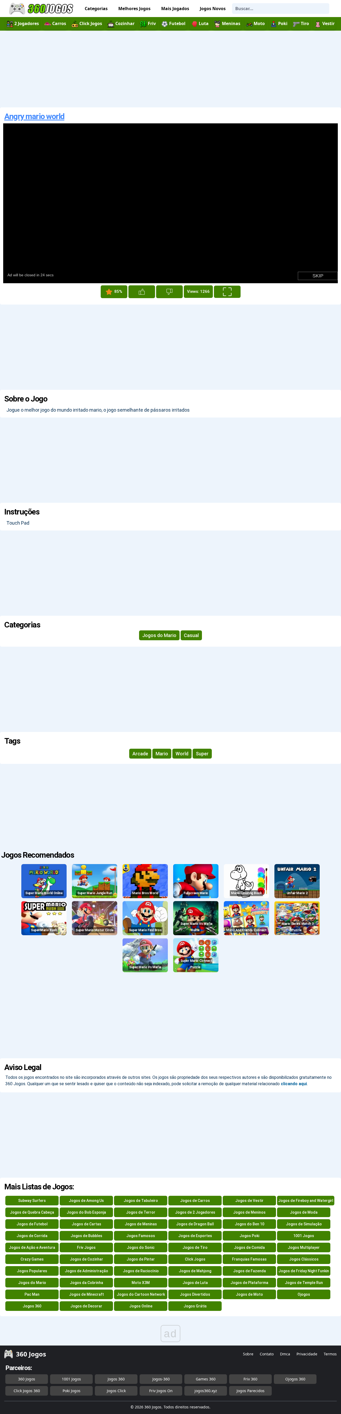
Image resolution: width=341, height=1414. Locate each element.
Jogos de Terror (140, 1212)
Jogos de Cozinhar (86, 1259)
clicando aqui (294, 1083)
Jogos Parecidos (251, 1390)
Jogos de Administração (86, 1271)
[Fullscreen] (227, 292)
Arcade (140, 753)
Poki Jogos (71, 1390)
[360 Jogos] (42, 9)
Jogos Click (116, 1390)
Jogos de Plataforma (249, 1283)
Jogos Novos (213, 8)
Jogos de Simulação (304, 1224)
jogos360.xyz (205, 1390)
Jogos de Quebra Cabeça (32, 1212)
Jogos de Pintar (141, 1259)
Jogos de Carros (195, 1200)
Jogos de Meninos (249, 1212)
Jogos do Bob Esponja (86, 1212)
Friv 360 (250, 1378)
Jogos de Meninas (141, 1224)
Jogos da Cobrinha (86, 1283)
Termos (330, 1353)
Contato (267, 1353)
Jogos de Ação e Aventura (32, 1247)
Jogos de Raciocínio (141, 1271)
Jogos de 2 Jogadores (195, 1212)
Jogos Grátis (195, 1306)
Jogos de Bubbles (86, 1236)
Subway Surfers (32, 1200)
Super (202, 753)
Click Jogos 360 (27, 1390)
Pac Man (32, 1294)
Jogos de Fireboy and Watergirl (305, 1200)
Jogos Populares (32, 1271)
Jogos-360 (161, 1378)
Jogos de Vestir (249, 1200)
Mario (162, 753)
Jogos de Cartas (86, 1224)
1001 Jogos (303, 1236)
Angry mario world (34, 116)
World (182, 753)
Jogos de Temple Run (304, 1283)
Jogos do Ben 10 (249, 1224)
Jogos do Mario (159, 635)
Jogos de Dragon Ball (195, 1224)
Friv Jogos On (161, 1390)
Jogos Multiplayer (304, 1247)
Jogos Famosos (140, 1236)
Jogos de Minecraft (86, 1294)
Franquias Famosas (249, 1259)
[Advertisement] (170, 69)
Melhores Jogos (134, 8)
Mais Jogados (175, 8)
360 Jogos (26, 1378)
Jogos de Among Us (86, 1200)
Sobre (248, 1353)
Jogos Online (140, 1306)
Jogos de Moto (249, 1294)
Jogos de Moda (304, 1212)
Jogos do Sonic (141, 1247)
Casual (191, 635)
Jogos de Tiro (195, 1247)
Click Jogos (195, 1259)
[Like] (141, 291)
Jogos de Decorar (86, 1306)
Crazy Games (32, 1259)
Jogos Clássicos (304, 1259)
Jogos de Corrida (32, 1236)
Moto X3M (141, 1283)
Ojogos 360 (295, 1378)
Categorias (96, 8)
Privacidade (307, 1353)
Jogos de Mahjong (195, 1271)
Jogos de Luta (195, 1283)
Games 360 (206, 1378)
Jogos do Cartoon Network (141, 1294)
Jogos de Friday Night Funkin (303, 1271)
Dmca (285, 1353)
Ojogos (304, 1294)
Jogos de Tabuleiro (141, 1200)
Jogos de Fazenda (249, 1271)
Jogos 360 (32, 1306)
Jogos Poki (249, 1236)
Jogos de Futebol (32, 1224)
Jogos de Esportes (195, 1236)
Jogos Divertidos (195, 1294)
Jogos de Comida (249, 1247)
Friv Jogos (86, 1247)
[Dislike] (169, 291)
